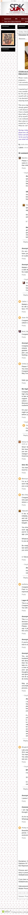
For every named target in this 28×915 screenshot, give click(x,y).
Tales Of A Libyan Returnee (12, 21)
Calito (24, 301)
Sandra (24, 158)
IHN (16, 19)
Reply (24, 168)
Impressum (7, 19)
